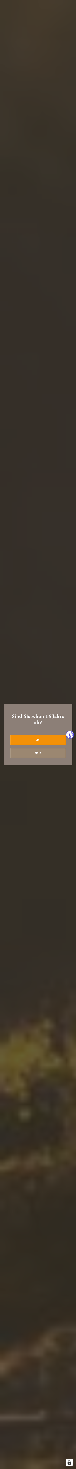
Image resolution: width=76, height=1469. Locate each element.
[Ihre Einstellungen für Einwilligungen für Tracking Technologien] (69, 1462)
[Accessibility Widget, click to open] (70, 735)
